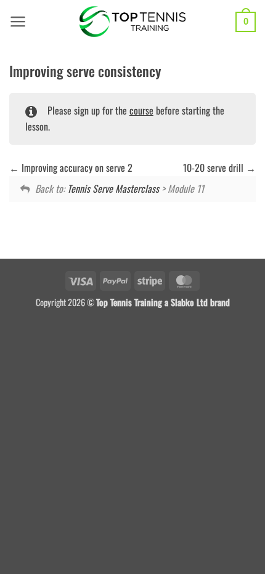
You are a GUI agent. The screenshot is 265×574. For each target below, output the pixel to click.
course (141, 110)
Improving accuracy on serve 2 (75, 167)
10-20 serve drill (214, 167)
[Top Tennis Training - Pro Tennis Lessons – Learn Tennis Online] (133, 21)
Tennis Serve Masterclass (113, 188)
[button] (18, 21)
